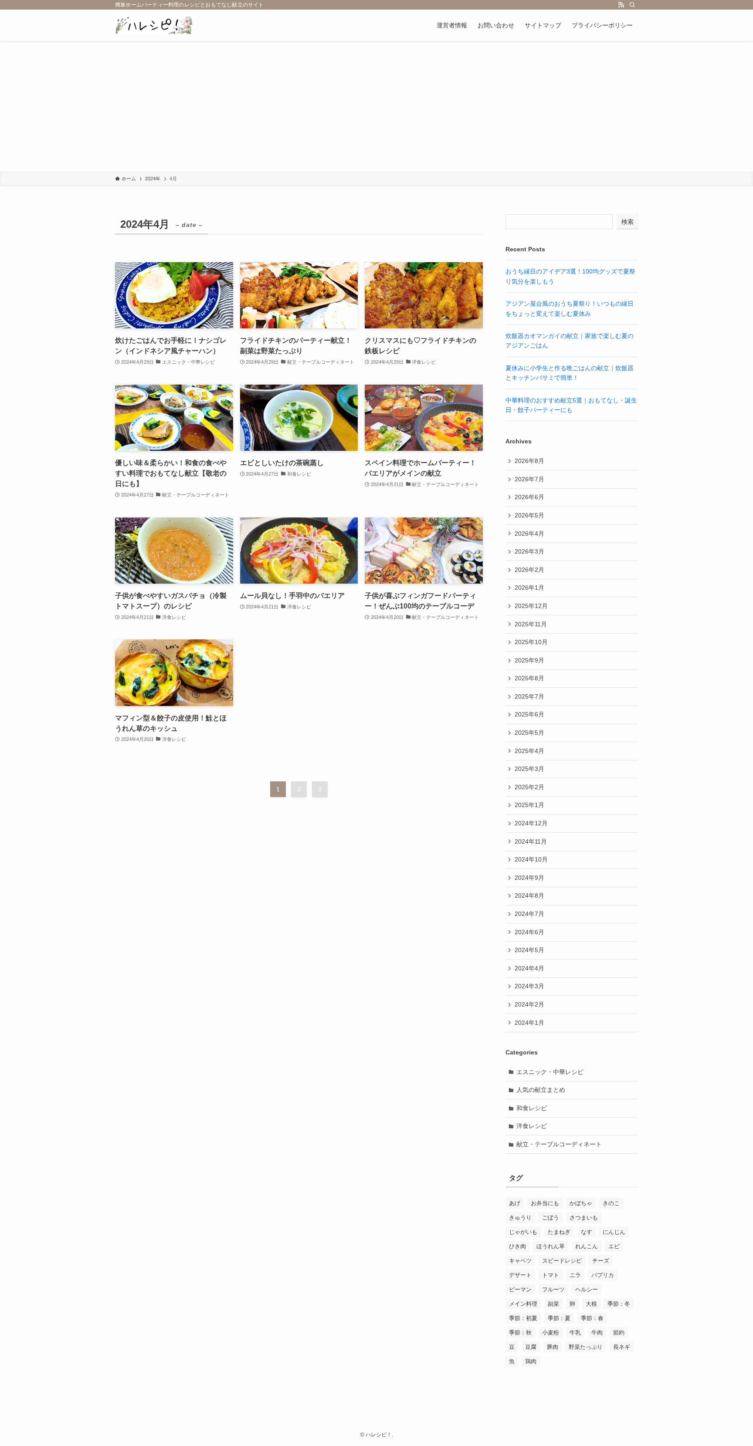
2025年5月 (529, 732)
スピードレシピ (562, 1260)
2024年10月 (531, 859)
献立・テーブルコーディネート (559, 1144)
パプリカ (602, 1275)
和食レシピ (531, 1108)
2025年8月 (529, 678)
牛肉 (597, 1332)
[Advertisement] (376, 106)
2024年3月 (529, 986)
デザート (520, 1275)
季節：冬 (618, 1304)
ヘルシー (586, 1289)
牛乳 (575, 1332)
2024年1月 (529, 1022)
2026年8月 (529, 460)
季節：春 (592, 1318)
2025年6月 (529, 714)
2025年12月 (531, 605)
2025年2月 (529, 787)
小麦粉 (550, 1332)
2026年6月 (529, 496)
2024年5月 (529, 949)
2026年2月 (529, 569)
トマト (550, 1275)
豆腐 (530, 1347)
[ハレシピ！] (154, 25)
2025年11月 (531, 624)
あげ (514, 1203)
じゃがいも (523, 1232)
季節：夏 (559, 1318)
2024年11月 (531, 841)
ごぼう (550, 1217)
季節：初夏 (523, 1318)
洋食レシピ (531, 1125)
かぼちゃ (581, 1203)
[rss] (621, 5)
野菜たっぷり (586, 1347)
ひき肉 (517, 1246)
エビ (614, 1246)
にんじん (614, 1232)
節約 (618, 1332)
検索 (627, 221)
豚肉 (552, 1347)
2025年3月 (529, 768)
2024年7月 (529, 913)
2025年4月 (529, 750)
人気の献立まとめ (540, 1089)
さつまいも (584, 1217)
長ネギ (621, 1347)
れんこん (586, 1246)
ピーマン (520, 1289)
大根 (591, 1304)
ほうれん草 (550, 1246)
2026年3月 (529, 551)
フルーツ (553, 1289)
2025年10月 (531, 642)
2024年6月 (529, 932)
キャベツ (520, 1260)
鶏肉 (530, 1361)
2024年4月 (529, 968)
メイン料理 (523, 1304)
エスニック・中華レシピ (549, 1071)
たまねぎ (559, 1232)
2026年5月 (529, 515)
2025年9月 (529, 660)
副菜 (553, 1304)
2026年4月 (529, 533)
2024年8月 (529, 895)
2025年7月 (529, 696)
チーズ (600, 1260)
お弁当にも (545, 1203)
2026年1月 (529, 587)
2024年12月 (531, 823)
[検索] (632, 5)
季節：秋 (520, 1332)
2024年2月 (529, 1004)
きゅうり (520, 1217)
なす (586, 1232)
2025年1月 (529, 804)
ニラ (575, 1275)
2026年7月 (529, 479)
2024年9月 (529, 877)
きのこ (611, 1203)
